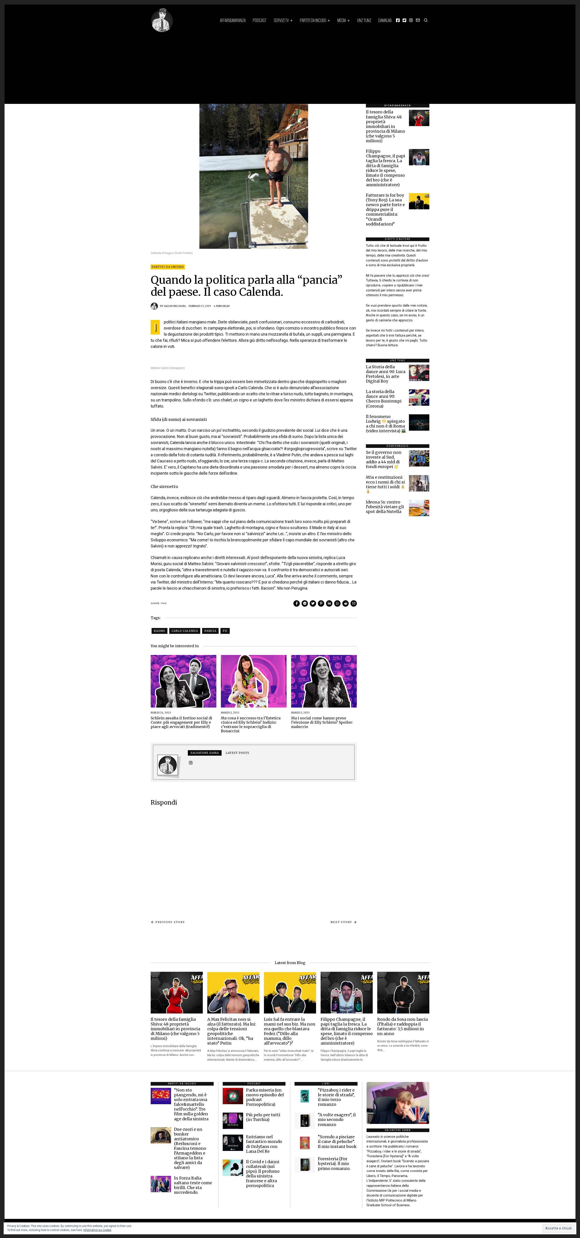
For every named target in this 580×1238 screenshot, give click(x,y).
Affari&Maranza (233, 20)
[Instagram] (411, 20)
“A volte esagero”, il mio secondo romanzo (337, 1119)
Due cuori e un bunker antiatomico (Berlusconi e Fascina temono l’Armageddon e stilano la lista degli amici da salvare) (190, 1148)
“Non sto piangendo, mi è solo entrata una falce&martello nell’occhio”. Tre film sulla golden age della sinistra (191, 1104)
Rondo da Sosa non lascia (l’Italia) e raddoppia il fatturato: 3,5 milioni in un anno (402, 1026)
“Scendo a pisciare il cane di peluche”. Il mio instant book (337, 1141)
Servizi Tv (281, 20)
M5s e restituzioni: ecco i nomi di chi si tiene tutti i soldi (385, 482)
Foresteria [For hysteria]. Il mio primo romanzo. (334, 1163)
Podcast (259, 20)
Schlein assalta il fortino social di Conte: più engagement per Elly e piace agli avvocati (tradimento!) (181, 722)
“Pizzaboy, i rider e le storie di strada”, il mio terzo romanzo (336, 1097)
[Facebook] (398, 20)
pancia (210, 630)
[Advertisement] (290, 66)
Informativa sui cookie (97, 1230)
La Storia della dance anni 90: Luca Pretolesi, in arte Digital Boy (385, 374)
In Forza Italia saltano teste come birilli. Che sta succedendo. (193, 1185)
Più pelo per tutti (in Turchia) (263, 1117)
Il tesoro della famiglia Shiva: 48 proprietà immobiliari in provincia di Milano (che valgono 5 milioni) (385, 126)
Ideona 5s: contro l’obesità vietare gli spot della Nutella (385, 507)
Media (341, 20)
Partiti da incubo (313, 20)
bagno (159, 630)
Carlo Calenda (185, 630)
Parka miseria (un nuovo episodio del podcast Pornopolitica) (265, 1097)
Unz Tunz (364, 20)
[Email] (418, 20)
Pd (225, 630)
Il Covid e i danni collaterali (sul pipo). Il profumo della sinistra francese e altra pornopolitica (263, 1173)
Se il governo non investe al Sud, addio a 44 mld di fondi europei (383, 459)
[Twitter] (404, 20)
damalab (385, 20)
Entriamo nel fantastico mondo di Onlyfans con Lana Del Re (264, 1144)
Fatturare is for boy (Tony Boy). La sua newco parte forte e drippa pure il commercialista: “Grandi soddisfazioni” (385, 210)
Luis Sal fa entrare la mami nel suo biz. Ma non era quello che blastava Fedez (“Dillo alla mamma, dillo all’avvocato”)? (289, 1031)
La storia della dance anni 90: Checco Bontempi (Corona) (383, 398)
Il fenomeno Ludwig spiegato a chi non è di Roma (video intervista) (385, 423)
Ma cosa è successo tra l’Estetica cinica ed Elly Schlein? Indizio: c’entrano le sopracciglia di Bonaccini (250, 724)
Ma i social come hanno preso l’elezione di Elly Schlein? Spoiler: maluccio (322, 722)
